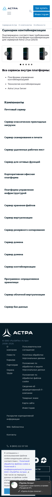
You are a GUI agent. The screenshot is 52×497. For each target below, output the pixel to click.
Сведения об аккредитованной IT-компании (32, 389)
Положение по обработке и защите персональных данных (33, 366)
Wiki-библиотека (15, 427)
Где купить (41, 8)
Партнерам (12, 365)
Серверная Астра (9, 25)
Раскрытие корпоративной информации (20, 417)
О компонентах (25, 25)
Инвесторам (42, 14)
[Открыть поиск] (30, 11)
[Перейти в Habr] (36, 460)
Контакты (11, 434)
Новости (11, 355)
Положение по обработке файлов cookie (31, 378)
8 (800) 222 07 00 (19, 446)
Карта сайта (28, 403)
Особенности (39, 25)
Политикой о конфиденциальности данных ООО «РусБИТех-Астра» (18, 469)
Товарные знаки (30, 398)
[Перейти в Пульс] (44, 460)
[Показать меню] (9, 13)
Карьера (11, 360)
